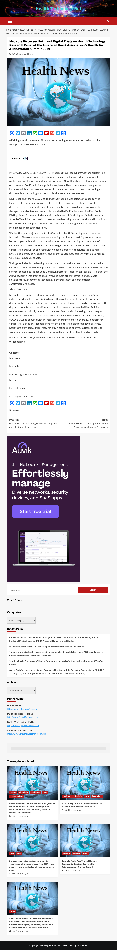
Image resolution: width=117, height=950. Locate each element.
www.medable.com (50, 337)
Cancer (13, 792)
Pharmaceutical (16, 796)
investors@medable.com (23, 374)
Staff (13, 54)
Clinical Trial (23, 792)
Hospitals (78, 796)
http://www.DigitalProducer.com (22, 717)
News (45, 792)
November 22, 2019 (26, 54)
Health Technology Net (58, 8)
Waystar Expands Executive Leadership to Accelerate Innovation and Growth (46, 646)
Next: (88, 423)
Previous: (33, 423)
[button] (10, 21)
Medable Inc (59, 172)
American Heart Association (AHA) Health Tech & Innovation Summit (69, 181)
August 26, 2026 (23, 816)
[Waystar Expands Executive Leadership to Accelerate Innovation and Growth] (85, 783)
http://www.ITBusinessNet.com (22, 709)
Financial (66, 853)
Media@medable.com (21, 396)
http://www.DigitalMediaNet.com (23, 725)
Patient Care (96, 796)
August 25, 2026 (76, 810)
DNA (12, 853)
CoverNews (67, 945)
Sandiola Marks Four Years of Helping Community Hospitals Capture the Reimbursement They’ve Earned (56, 663)
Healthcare (35, 792)
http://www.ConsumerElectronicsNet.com (26, 733)
